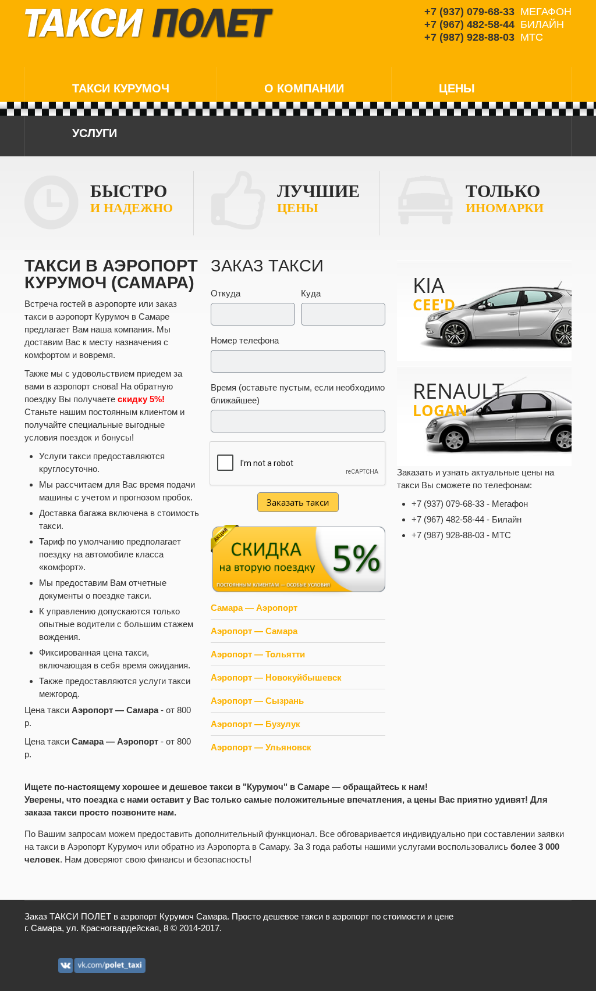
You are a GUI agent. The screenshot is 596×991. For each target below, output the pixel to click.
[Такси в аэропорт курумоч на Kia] (484, 310)
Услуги (94, 133)
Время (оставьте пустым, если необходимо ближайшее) (298, 393)
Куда (311, 293)
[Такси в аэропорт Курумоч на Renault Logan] (484, 416)
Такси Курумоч (120, 88)
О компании (304, 88)
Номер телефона (245, 340)
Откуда (225, 293)
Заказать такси (298, 502)
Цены (457, 88)
